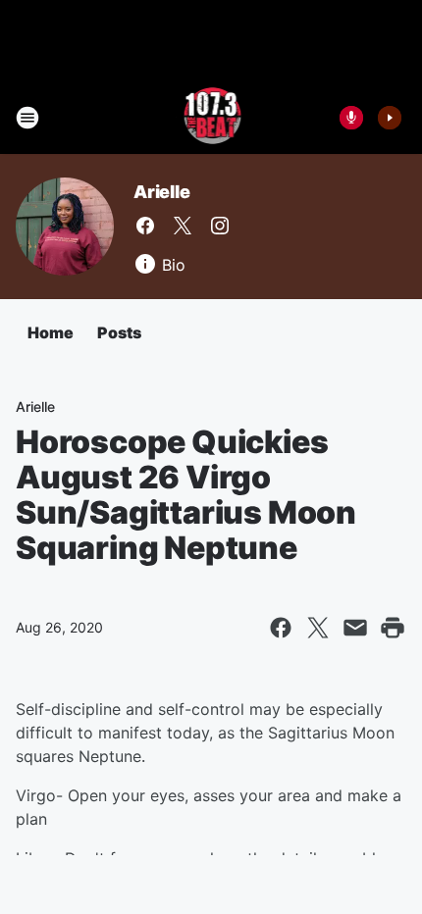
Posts (119, 332)
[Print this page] (392, 627)
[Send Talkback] (351, 117)
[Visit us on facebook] (145, 225)
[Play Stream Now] (389, 117)
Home (50, 332)
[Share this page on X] (318, 627)
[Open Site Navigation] (27, 117)
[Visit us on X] (182, 225)
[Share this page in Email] (355, 627)
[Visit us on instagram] (220, 225)
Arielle (161, 191)
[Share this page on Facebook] (280, 627)
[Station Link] (211, 117)
